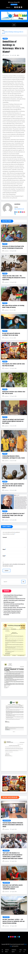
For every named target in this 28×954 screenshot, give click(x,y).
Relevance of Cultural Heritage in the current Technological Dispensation (13, 247)
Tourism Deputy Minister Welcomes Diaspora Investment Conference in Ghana (13, 825)
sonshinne (7, 55)
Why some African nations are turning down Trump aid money (13, 306)
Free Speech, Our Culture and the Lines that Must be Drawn (13, 365)
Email (4, 556)
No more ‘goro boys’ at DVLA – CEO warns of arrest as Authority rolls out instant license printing (14, 921)
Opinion (20, 950)
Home (3, 30)
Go (23, 581)
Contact (25, 950)
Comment (5, 537)
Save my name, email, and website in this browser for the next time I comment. (14, 565)
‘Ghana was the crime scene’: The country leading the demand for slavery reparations (13, 278)
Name (4, 549)
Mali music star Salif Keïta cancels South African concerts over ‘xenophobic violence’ (13, 887)
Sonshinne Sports (14, 950)
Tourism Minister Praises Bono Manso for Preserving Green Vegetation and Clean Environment (12, 612)
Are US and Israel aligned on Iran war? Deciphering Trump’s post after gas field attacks (13, 515)
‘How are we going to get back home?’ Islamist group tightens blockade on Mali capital (13, 421)
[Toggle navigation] (14, 25)
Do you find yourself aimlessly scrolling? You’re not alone (11, 334)
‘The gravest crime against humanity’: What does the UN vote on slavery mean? (13, 486)
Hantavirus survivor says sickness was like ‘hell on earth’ (13, 393)
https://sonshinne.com (19, 209)
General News (7, 950)
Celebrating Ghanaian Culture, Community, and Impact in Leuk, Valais (13, 457)
